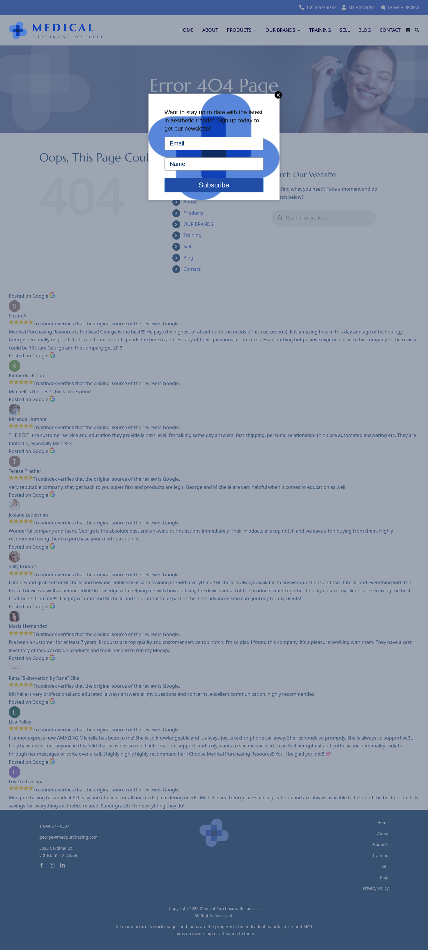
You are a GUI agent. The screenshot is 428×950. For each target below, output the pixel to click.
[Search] (417, 30)
